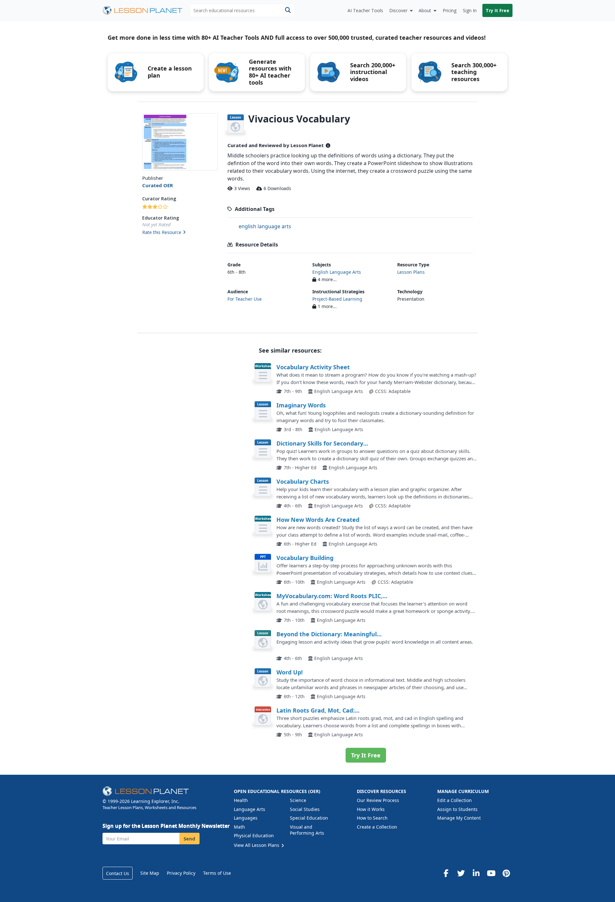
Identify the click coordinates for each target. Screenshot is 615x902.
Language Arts (249, 809)
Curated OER (157, 185)
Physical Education (254, 835)
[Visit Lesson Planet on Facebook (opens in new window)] (445, 873)
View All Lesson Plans (257, 845)
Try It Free (497, 10)
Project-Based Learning (337, 299)
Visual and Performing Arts (307, 830)
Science (298, 800)
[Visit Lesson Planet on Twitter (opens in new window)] (461, 873)
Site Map (149, 873)
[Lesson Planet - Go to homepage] (146, 10)
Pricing (449, 10)
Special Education (309, 818)
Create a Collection (377, 827)
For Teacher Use (244, 299)
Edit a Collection (454, 800)
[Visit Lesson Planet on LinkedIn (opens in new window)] (476, 873)
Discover (398, 10)
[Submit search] (288, 10)
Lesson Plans (411, 272)
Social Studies (305, 809)
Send (189, 838)
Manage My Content (459, 818)
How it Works (371, 809)
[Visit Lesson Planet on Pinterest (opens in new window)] (506, 873)
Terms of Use (217, 873)
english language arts (265, 226)
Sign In (470, 10)
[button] (179, 232)
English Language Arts (336, 272)
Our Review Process (378, 800)
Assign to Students (457, 809)
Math (239, 827)
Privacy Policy (181, 873)
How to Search (372, 818)
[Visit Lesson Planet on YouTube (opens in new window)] (491, 873)
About (425, 10)
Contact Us (117, 873)
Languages (246, 818)
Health (241, 800)
